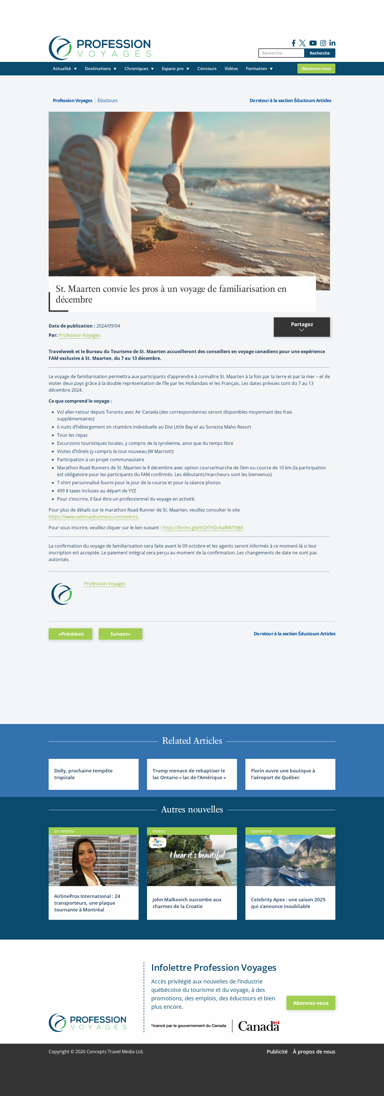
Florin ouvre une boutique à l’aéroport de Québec (283, 774)
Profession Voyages (72, 100)
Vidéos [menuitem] (231, 68)
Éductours (108, 100)
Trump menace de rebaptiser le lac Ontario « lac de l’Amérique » (189, 774)
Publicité (277, 1051)
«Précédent (71, 634)
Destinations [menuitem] (98, 68)
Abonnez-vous (311, 1002)
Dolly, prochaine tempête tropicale (83, 774)
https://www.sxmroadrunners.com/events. (94, 517)
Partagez (302, 324)
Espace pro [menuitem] (173, 68)
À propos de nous (314, 1051)
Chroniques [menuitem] (136, 68)
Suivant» (120, 634)
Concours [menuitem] (206, 68)
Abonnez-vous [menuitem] (316, 68)
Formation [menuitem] (256, 68)
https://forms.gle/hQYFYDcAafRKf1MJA (202, 528)
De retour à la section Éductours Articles (290, 100)
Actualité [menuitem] (62, 68)
